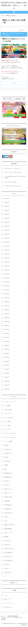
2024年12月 (7, 266)
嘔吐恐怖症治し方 (8, 477)
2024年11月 (7, 270)
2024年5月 (6, 293)
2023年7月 (6, 333)
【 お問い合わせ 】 (18, 617)
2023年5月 (6, 341)
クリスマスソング (8, 413)
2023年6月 (6, 337)
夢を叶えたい (7, 481)
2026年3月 (6, 218)
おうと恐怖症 (7, 405)
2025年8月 (6, 242)
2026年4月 (6, 214)
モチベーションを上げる (9, 433)
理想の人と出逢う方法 (16, 33)
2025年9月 (6, 238)
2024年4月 (6, 297)
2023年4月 (6, 345)
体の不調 (6, 457)
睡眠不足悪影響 (7, 528)
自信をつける (7, 544)
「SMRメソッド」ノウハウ (10, 401)
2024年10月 (7, 273)
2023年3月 (6, 349)
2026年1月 (6, 226)
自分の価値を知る (8, 552)
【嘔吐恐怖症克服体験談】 (12, 616)
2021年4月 (6, 357)
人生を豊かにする (8, 453)
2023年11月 (7, 317)
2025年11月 (7, 230)
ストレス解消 (7, 421)
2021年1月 (6, 365)
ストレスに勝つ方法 (8, 417)
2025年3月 (6, 254)
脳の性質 (6, 536)
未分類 (5, 516)
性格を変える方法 (8, 497)
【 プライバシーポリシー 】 (6, 617)
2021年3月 (6, 361)
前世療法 (6, 465)
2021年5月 (6, 353)
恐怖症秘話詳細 (7, 504)
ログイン (6, 595)
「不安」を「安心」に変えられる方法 (12, 172)
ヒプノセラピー (7, 429)
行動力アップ (7, 568)
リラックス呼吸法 (8, 441)
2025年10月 (7, 234)
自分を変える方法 (8, 556)
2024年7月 (6, 285)
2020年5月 (6, 373)
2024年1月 (6, 309)
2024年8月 (6, 281)
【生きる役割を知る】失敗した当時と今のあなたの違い (14, 177)
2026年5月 (6, 210)
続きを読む (14, 83)
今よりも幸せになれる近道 (10, 181)
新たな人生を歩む (8, 512)
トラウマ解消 (7, 425)
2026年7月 (6, 202)
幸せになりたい (7, 33)
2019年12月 (7, 381)
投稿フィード (7, 599)
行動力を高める (7, 572)
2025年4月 (6, 250)
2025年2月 (6, 258)
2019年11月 (7, 385)
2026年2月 (6, 222)
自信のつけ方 (7, 540)
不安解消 (6, 445)
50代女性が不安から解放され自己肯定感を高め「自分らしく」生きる (14, 5)
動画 (5, 469)
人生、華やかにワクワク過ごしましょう (13, 168)
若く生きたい (7, 564)
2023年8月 (6, 329)
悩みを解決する (7, 508)
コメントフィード (8, 603)
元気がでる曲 (7, 461)
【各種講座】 (3, 619)
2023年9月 (6, 325)
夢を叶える (6, 485)
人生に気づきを (7, 449)
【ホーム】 (3, 616)
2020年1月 (6, 377)
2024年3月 (6, 301)
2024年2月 (6, 305)
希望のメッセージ (8, 489)
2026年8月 (6, 198)
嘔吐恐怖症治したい (8, 473)
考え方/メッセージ (8, 532)
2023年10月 (7, 321)
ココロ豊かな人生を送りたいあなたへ (12, 186)
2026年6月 (6, 206)
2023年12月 (7, 313)
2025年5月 (6, 246)
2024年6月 (6, 289)
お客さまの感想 (7, 409)
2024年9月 (6, 277)
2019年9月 (6, 389)
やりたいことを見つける (9, 437)
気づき (5, 520)
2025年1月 (6, 262)
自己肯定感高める (8, 560)
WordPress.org (7, 607)
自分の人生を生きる (8, 548)
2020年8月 (6, 369)
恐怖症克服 (6, 501)
